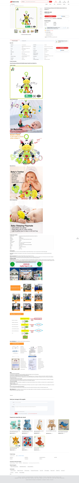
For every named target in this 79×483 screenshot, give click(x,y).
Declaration (48, 479)
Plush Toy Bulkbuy (22, 472)
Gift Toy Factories (27, 470)
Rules (68, 4)
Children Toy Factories (20, 470)
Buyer (50, 4)
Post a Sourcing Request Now (32, 413)
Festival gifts (26, 458)
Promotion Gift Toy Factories (34, 470)
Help (54, 4)
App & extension (59, 4)
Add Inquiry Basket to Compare (26, 34)
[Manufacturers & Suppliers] (14, 2)
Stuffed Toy (11, 457)
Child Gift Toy (58, 470)
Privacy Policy (51, 479)
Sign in (68, 2)
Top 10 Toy (12, 472)
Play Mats (11, 458)
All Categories (12, 4)
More (10, 474)
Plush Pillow (26, 457)
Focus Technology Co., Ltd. (34, 479)
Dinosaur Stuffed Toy (30, 466)
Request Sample (59, 18)
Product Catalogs (21, 455)
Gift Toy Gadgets (47, 470)
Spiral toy (41, 458)
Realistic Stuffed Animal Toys (14, 466)
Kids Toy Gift (62, 470)
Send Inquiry (50, 16)
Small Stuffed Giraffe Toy (23, 466)
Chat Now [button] (63, 16)
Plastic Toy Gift (52, 470)
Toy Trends (16, 472)
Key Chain (55, 457)
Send (16, 413)
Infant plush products (42, 457)
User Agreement (44, 479)
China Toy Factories (13, 470)
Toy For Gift (41, 470)
